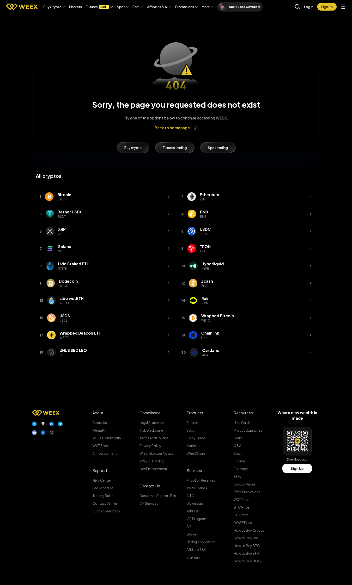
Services (194, 470)
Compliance (150, 412)
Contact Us (150, 485)
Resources (243, 412)
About (97, 412)
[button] (54, 6)
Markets (75, 6)
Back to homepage (172, 127)
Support (99, 470)
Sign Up (297, 468)
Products (195, 412)
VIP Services (149, 503)
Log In (308, 6)
